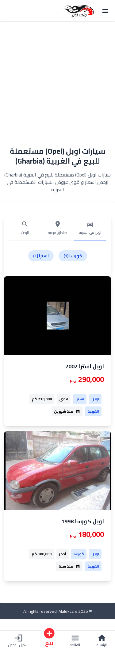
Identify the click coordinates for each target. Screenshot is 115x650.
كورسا (79, 553)
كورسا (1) (72, 256)
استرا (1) (41, 256)
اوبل (95, 398)
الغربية (93, 411)
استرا (79, 398)
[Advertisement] (57, 80)
